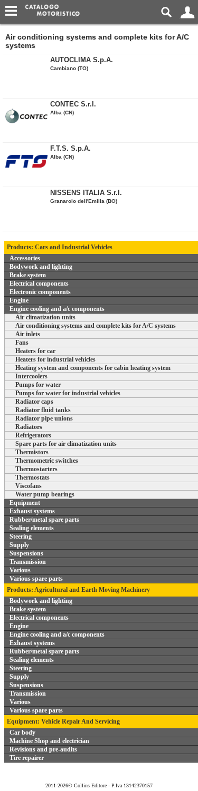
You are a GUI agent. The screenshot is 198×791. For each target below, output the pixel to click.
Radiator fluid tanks (43, 410)
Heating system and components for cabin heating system (93, 368)
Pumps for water (38, 384)
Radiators (28, 427)
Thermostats (32, 477)
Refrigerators (33, 435)
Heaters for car (35, 351)
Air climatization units (45, 317)
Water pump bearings (44, 494)
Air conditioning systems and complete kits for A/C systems (95, 325)
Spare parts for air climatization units (66, 443)
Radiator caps (34, 401)
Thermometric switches (46, 460)
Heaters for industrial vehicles (55, 359)
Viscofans (28, 486)
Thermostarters (36, 469)
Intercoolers (31, 376)
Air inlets (27, 334)
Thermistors (32, 452)
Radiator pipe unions (44, 418)
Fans (22, 342)
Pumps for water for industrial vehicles (67, 393)
